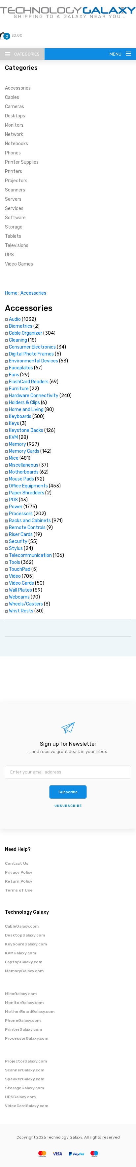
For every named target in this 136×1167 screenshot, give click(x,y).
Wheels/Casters (26, 604)
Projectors (16, 181)
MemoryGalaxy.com (24, 971)
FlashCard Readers (29, 382)
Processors (21, 514)
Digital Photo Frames (31, 354)
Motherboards (24, 472)
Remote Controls (27, 527)
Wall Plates (20, 590)
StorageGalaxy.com (24, 1088)
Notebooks (16, 143)
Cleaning (18, 340)
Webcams (19, 597)
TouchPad (19, 569)
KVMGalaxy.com (20, 953)
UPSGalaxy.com (20, 1097)
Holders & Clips (24, 402)
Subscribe (68, 792)
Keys (14, 423)
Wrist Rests (21, 611)
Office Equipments (28, 486)
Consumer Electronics (32, 347)
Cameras (14, 106)
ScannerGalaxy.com (24, 1070)
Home (11, 293)
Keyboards (20, 416)
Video (15, 576)
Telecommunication (30, 555)
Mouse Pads (21, 479)
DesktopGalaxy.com (25, 935)
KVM (13, 437)
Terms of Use (19, 890)
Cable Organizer (25, 333)
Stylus (16, 548)
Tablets (13, 236)
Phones (13, 153)
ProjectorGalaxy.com (26, 1061)
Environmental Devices (33, 361)
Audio (15, 319)
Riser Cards (21, 534)
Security (18, 541)
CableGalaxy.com (22, 926)
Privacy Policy (18, 872)
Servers (13, 199)
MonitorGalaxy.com (24, 1002)
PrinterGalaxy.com (23, 1029)
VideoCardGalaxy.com (26, 1106)
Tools (14, 562)
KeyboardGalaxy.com (26, 944)
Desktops (15, 116)
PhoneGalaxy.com (23, 1020)
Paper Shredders (26, 493)
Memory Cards (24, 451)
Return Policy (18, 881)
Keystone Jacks (26, 430)
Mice (13, 458)
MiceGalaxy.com (21, 993)
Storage (13, 227)
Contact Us (16, 863)
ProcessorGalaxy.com (26, 1038)
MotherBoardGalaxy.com (29, 1011)
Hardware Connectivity (33, 395)
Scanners (15, 190)
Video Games (19, 264)
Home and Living (26, 409)
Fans (14, 375)
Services (14, 208)
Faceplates (21, 368)
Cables (12, 97)
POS (13, 500)
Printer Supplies (22, 162)
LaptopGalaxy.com (23, 962)
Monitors (14, 125)
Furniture (19, 389)
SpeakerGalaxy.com (24, 1079)
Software (15, 218)
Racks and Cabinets (30, 520)
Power (15, 507)
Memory (17, 444)
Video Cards (21, 583)
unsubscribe (68, 806)
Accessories (18, 88)
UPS (9, 255)
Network (14, 134)
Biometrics (20, 326)
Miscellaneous (23, 465)
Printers (13, 171)
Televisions (16, 245)
